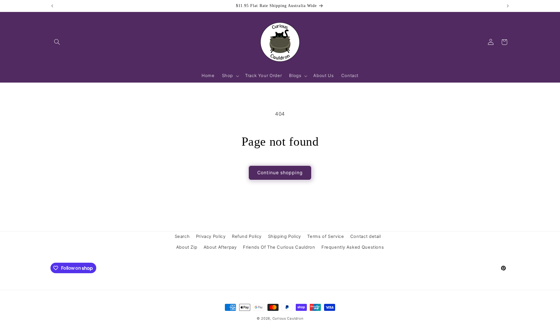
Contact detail (365, 236)
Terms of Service (325, 236)
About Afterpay (220, 247)
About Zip (186, 247)
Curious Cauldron (288, 318)
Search (182, 236)
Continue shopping (280, 172)
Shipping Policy (284, 236)
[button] (57, 42)
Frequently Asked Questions (352, 247)
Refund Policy (247, 236)
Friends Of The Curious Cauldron (279, 247)
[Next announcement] (507, 6)
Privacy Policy (211, 236)
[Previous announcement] (52, 6)
